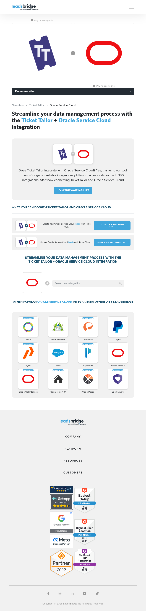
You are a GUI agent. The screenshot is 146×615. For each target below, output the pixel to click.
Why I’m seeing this (43, 20)
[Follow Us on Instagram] (60, 593)
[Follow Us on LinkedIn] (72, 593)
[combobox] (88, 283)
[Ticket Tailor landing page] (42, 53)
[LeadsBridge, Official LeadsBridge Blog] (25, 7)
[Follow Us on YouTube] (84, 593)
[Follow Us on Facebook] (48, 593)
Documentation (25, 91)
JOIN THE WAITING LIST (73, 190)
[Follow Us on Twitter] (97, 593)
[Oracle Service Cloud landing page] (104, 53)
